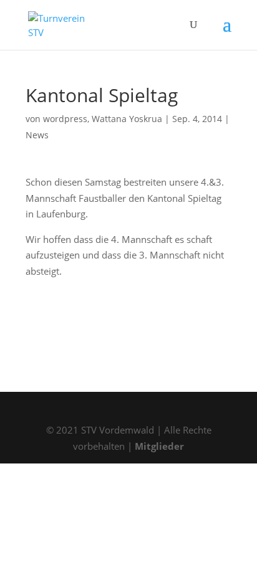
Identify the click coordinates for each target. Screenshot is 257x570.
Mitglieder (159, 446)
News (37, 135)
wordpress (65, 119)
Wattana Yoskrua (127, 119)
